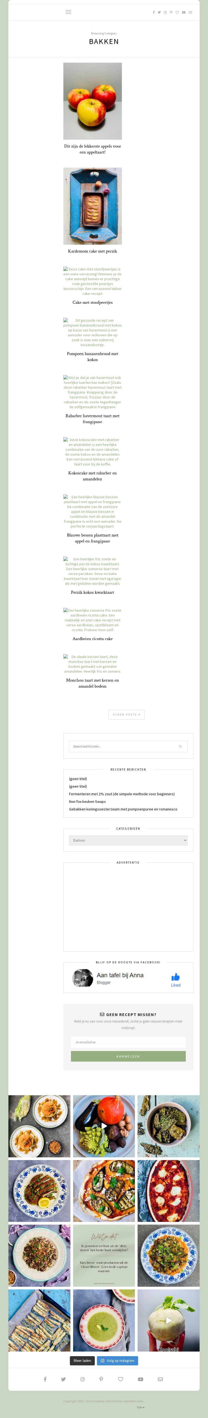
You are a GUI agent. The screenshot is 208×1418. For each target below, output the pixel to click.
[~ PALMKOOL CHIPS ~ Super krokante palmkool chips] (169, 1126)
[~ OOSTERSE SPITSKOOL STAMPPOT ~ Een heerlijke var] (39, 1126)
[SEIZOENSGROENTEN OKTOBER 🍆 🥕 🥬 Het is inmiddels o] (104, 1126)
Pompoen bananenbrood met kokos (92, 357)
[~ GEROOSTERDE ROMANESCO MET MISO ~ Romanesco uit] (169, 1256)
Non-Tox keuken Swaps (87, 801)
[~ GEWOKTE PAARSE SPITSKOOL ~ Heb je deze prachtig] (39, 1256)
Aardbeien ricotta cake (93, 639)
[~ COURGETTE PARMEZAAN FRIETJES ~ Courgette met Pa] (39, 1320)
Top (140, 1407)
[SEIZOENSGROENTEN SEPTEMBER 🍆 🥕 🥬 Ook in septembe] (169, 1320)
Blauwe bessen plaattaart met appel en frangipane (92, 538)
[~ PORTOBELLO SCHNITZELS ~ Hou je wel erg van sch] (39, 1191)
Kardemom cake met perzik (92, 251)
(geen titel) (78, 778)
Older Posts (125, 714)
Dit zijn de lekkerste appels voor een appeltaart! (92, 149)
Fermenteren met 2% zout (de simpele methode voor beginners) (122, 793)
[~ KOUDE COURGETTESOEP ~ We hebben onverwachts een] (104, 1320)
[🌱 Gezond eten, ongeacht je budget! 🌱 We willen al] (104, 1256)
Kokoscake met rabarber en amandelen (92, 476)
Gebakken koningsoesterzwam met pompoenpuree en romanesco (123, 809)
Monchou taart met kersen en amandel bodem (92, 683)
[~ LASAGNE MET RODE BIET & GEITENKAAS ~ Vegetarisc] (169, 1191)
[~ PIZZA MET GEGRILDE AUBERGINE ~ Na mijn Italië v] (104, 1191)
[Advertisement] (128, 907)
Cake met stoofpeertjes (93, 302)
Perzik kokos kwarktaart (92, 592)
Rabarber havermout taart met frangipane (92, 419)
